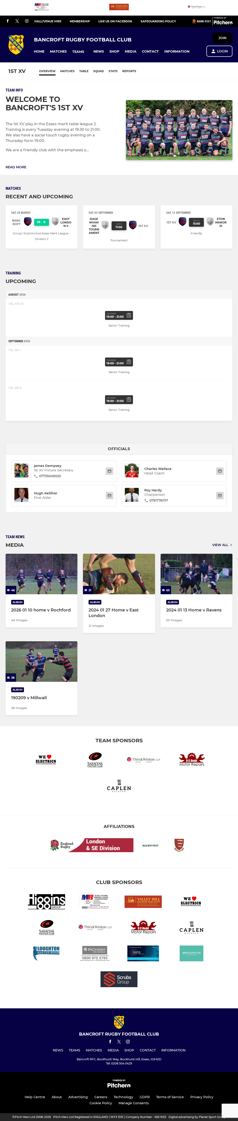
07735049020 (50, 476)
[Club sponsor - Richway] (94, 954)
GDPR (145, 1097)
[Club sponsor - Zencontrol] (191, 954)
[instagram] (27, 21)
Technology (123, 1097)
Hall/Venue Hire (47, 21)
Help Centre (35, 1097)
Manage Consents (134, 1103)
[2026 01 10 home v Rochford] (41, 574)
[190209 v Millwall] (41, 661)
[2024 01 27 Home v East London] (119, 574)
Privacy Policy (201, 1097)
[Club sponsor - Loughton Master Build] (46, 954)
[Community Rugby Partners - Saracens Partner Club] (94, 761)
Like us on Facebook (115, 21)
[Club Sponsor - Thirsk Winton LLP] (196, 8)
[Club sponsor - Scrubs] (119, 980)
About (57, 1097)
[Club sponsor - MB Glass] (41, 8)
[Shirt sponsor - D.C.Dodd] (191, 761)
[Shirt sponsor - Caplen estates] (119, 786)
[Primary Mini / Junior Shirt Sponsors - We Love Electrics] (46, 761)
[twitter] (17, 21)
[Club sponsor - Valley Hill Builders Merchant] (119, 8)
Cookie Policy (100, 1103)
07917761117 (158, 500)
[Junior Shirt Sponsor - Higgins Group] (46, 902)
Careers (100, 1097)
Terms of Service (170, 1097)
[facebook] (8, 21)
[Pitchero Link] (223, 23)
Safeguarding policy (158, 21)
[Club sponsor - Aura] (143, 954)
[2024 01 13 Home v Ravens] (196, 574)
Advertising (78, 1097)
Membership (80, 21)
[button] (39, 51)
